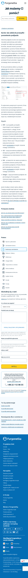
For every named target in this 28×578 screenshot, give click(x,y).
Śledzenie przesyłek (8, 473)
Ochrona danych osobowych (10, 463)
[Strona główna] (12, 440)
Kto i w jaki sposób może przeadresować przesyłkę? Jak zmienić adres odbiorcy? (11, 216)
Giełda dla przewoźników (9, 516)
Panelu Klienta (5, 71)
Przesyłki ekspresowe (7, 408)
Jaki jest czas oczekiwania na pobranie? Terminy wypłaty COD (13, 223)
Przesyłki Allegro (7, 485)
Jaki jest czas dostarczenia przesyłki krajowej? (12, 213)
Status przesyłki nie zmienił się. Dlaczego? (11, 220)
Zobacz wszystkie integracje (10, 554)
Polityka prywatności (8, 458)
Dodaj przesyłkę (5, 405)
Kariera (5, 500)
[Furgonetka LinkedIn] (10, 532)
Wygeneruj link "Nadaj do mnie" (11, 487)
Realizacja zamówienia (8, 28)
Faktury (5, 483)
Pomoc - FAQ (6, 449)
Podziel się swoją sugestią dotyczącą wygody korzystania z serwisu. (13, 392)
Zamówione (4, 74)
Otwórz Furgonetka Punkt (9, 509)
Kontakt (5, 447)
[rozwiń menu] (25, 3)
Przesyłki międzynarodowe (8, 411)
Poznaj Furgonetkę (8, 497)
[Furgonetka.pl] (9, 3)
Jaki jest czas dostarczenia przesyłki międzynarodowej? (10, 227)
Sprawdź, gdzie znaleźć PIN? (14, 381)
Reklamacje (6, 451)
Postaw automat (7, 512)
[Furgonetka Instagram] (7, 532)
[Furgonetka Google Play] (7, 529)
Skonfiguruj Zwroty (8, 478)
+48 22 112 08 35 (15, 385)
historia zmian (14, 456)
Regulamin (5, 456)
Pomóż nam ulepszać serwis (10, 465)
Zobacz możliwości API (9, 490)
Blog (4, 502)
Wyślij (14, 366)
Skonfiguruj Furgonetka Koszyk (11, 480)
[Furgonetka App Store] (17, 529)
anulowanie (10, 145)
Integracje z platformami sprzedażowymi (12, 427)
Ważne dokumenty (8, 461)
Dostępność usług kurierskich (10, 454)
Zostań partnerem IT (8, 514)
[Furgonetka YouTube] (14, 532)
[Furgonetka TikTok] (17, 532)
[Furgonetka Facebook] (4, 532)
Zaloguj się (4, 299)
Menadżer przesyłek (8, 476)
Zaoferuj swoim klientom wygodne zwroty (12, 424)
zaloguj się (4, 69)
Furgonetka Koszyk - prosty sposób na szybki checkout (13, 420)
